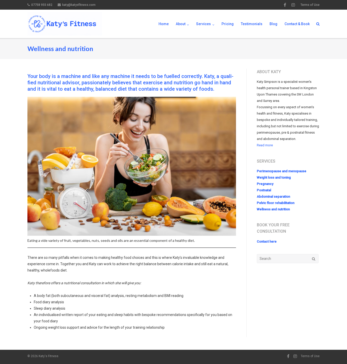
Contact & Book (297, 24)
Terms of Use (310, 5)
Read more (265, 145)
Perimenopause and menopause (281, 171)
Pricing (228, 24)
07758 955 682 (41, 5)
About (180, 24)
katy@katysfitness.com (79, 5)
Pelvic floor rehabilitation (275, 203)
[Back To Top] (334, 352)
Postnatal (264, 190)
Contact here (267, 241)
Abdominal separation (273, 196)
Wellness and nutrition (273, 209)
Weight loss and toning (274, 177)
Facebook (285, 5)
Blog (273, 24)
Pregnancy (265, 184)
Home (164, 24)
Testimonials (251, 24)
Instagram (293, 5)
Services (203, 24)
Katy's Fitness (48, 356)
